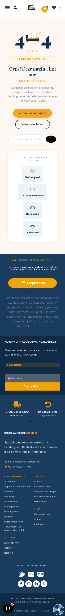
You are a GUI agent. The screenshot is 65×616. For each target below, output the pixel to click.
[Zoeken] (51, 139)
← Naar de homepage (32, 113)
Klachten (8, 516)
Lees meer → (39, 326)
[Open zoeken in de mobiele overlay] (60, 8)
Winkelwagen (11, 501)
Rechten (8, 491)
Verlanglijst (10, 496)
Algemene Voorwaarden (17, 486)
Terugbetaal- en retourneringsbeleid (14, 528)
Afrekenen (9, 481)
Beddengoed (32, 177)
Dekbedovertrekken (32, 195)
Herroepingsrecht (13, 521)
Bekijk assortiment (32, 124)
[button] (7, 7)
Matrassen (33, 232)
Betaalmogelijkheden (45, 496)
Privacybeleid (11, 511)
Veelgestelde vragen (45, 491)
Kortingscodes (12, 506)
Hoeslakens (32, 213)
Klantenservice (12, 542)
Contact (8, 547)
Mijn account (40, 501)
